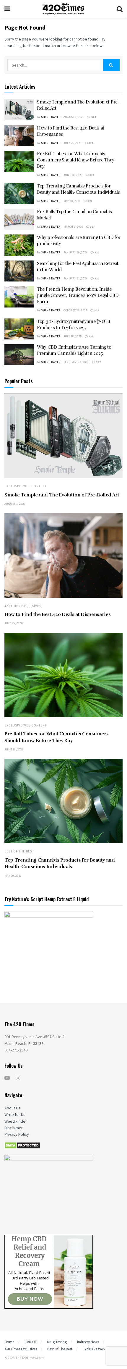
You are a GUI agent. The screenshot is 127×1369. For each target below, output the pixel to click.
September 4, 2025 (76, 362)
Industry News (88, 1341)
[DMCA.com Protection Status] (22, 1145)
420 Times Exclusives (22, 606)
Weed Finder (15, 1121)
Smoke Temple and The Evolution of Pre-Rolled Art (61, 495)
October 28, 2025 (75, 310)
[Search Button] (111, 65)
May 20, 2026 (72, 201)
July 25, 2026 (73, 143)
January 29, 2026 (76, 252)
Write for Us (14, 1114)
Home (9, 1341)
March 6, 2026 (73, 227)
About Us (12, 1108)
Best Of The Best (19, 851)
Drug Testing (57, 1341)
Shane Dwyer (50, 117)
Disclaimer (13, 1127)
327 (93, 117)
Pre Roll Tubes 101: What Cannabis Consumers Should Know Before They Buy (75, 160)
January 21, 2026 (76, 278)
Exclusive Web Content (25, 486)
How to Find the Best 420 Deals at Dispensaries (57, 614)
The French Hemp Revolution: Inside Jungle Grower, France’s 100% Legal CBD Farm (78, 295)
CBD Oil (31, 1341)
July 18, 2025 (73, 336)
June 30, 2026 (73, 175)
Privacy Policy (16, 1134)
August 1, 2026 (74, 117)
